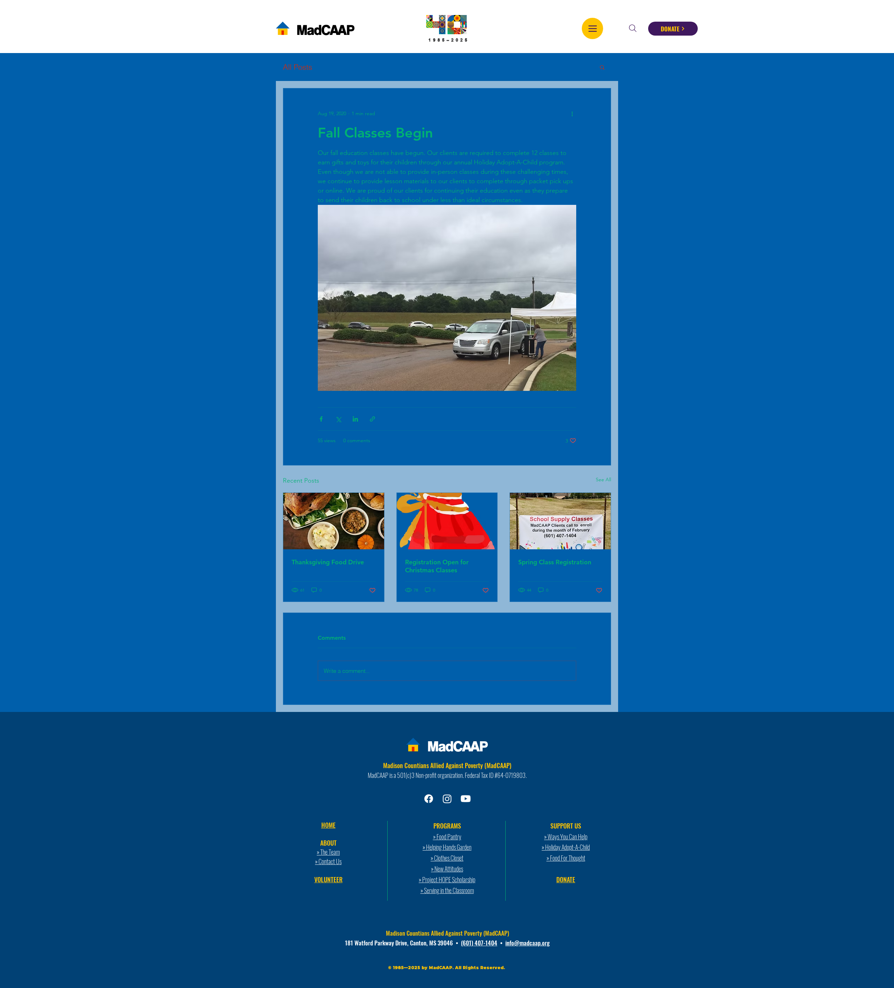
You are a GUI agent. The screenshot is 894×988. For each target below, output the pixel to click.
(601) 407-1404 (479, 942)
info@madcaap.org (527, 942)
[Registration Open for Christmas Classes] (447, 521)
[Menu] (592, 28)
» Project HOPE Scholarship (447, 879)
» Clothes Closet (447, 857)
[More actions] (572, 113)
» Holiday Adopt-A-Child (566, 847)
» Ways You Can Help (565, 836)
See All (603, 479)
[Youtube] (465, 798)
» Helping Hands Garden (447, 847)
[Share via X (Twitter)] (338, 419)
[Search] (632, 28)
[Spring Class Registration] (560, 521)
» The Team (328, 851)
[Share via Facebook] (321, 419)
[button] (602, 67)
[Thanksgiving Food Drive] (333, 521)
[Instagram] (447, 798)
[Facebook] (428, 798)
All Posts (297, 67)
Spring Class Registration (554, 562)
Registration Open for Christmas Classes (437, 566)
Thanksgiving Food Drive (328, 562)
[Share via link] (372, 419)
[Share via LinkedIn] (355, 419)
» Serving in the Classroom (447, 890)
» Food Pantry (447, 836)
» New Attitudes (447, 868)
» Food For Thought (566, 857)
